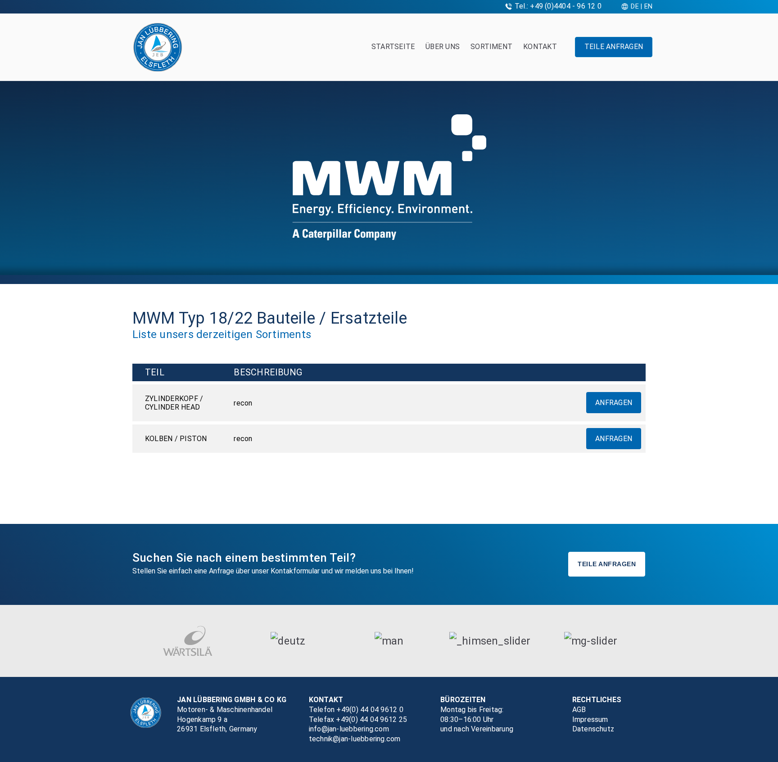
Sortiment (491, 46)
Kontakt (540, 46)
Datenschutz (593, 729)
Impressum (590, 719)
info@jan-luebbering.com (349, 729)
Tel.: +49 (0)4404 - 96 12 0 (558, 6)
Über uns (442, 46)
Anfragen (613, 402)
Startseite (393, 46)
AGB (579, 709)
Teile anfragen (613, 46)
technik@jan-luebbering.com (355, 739)
